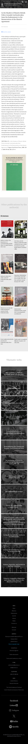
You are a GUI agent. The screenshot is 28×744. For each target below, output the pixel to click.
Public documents (14, 654)
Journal (14, 616)
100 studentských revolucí (14, 491)
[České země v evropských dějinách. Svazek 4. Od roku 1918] (20, 338)
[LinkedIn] (14, 705)
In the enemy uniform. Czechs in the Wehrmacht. (14, 535)
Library (14, 618)
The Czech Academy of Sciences (14, 687)
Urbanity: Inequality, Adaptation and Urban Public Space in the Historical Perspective (14, 580)
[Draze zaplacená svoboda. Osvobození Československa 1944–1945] (7, 337)
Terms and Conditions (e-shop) (14, 658)
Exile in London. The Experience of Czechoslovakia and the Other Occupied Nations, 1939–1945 (7, 244)
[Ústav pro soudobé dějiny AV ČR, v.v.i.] (2, 5)
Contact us (14, 623)
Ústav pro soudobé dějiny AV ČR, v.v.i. (15, 734)
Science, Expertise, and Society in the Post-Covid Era (14, 565)
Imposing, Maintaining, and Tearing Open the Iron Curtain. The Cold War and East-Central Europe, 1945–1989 (20, 278)
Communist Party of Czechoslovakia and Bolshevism (14, 432)
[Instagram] (14, 710)
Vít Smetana (4, 26)
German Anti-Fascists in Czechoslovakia (14, 418)
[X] (14, 716)
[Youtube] (14, 721)
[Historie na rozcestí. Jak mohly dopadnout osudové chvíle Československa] (7, 306)
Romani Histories (14, 683)
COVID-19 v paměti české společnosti (14, 506)
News (14, 608)
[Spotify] (14, 726)
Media (14, 621)
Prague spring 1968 (14, 388)
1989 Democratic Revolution (14, 403)
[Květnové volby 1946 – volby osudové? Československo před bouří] (7, 274)
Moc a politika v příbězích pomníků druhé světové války (14, 373)
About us (14, 610)
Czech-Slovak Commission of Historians (14, 690)
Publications (14, 613)
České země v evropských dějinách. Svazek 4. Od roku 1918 (20, 341)
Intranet (14, 630)
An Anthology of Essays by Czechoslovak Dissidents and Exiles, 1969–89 (14, 462)
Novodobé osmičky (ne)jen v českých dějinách (14, 477)
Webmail (14, 627)
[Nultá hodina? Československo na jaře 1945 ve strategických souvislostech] (20, 307)
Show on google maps (14, 644)
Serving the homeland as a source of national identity (14, 550)
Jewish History (14, 681)
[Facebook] (14, 700)
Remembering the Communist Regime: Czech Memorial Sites (14, 447)
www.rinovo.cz (17, 736)
